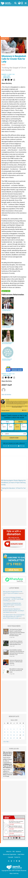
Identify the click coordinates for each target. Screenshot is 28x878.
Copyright (10, 857)
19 (11, 735)
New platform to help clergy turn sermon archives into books (16, 670)
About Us (8, 851)
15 (20, 732)
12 (11, 732)
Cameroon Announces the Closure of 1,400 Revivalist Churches (15, 662)
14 (17, 732)
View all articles (6, 394)
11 (7, 732)
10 (4, 732)
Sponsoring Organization (9, 854)
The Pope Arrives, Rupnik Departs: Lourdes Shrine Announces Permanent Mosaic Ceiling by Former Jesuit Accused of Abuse (17, 632)
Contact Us (17, 857)
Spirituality (4, 38)
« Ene (4, 741)
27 (14, 738)
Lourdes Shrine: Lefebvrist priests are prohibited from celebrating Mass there (16, 643)
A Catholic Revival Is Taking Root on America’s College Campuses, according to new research (13, 610)
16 (23, 732)
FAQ (13, 851)
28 (17, 738)
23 (23, 735)
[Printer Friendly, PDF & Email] (6, 291)
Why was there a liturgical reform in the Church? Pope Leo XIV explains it (7, 755)
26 (11, 738)
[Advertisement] (14, 21)
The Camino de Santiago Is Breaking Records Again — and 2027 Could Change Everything (13, 599)
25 (7, 738)
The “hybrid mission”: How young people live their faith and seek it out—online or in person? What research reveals (13, 616)
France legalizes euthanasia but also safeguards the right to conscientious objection (12, 605)
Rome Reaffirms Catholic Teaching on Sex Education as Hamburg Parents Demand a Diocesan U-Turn (16, 652)
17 (4, 735)
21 (17, 735)
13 (14, 732)
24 (4, 738)
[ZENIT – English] (8, 3)
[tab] (8, 817)
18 (7, 735)
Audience (18, 851)
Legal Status (20, 854)
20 (14, 735)
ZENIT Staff (6, 76)
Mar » (7, 741)
